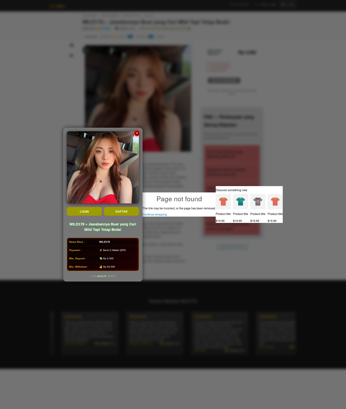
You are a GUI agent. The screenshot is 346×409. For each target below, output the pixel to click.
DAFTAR (122, 211)
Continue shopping (155, 214)
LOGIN (84, 211)
